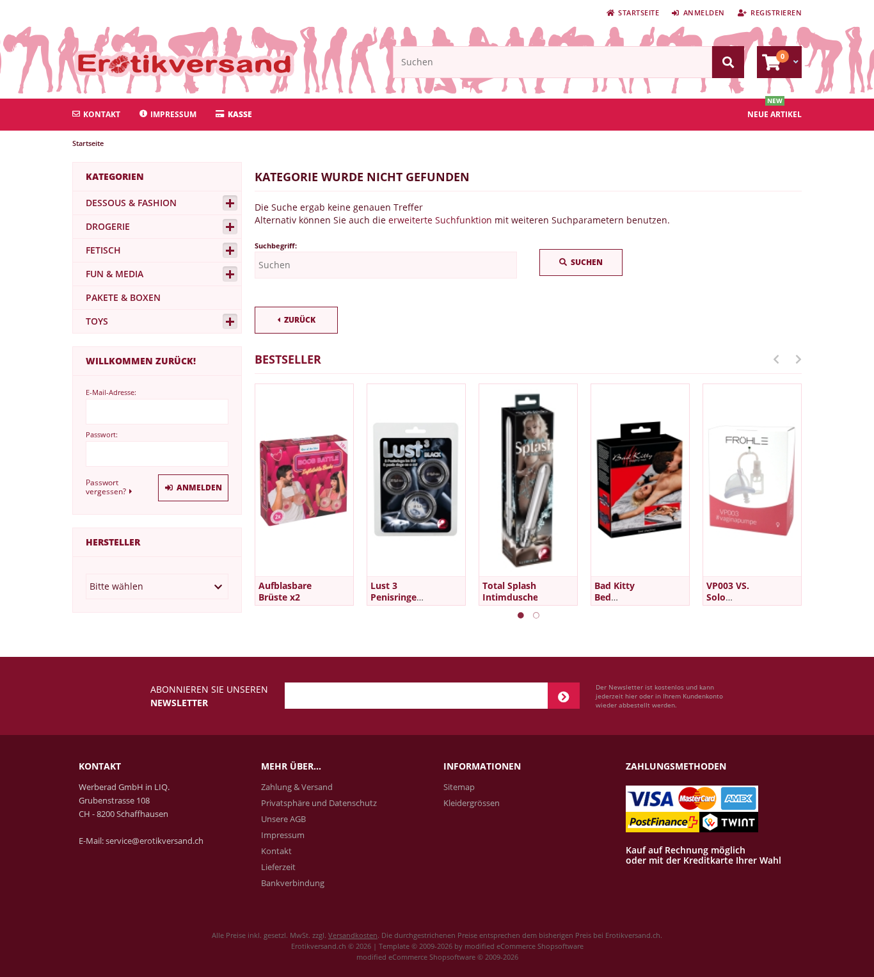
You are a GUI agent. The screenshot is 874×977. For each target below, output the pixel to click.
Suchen (581, 263)
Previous (776, 359)
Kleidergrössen (471, 803)
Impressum (173, 114)
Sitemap (459, 787)
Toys (97, 321)
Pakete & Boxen (123, 297)
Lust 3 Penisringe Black (393, 597)
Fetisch (103, 250)
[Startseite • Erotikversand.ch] (157, 63)
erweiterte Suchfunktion (440, 220)
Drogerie (108, 226)
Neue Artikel (774, 114)
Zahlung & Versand (297, 787)
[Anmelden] (563, 695)
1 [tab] (520, 615)
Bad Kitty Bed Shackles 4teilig (614, 602)
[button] (157, 586)
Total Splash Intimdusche (510, 591)
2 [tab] (536, 615)
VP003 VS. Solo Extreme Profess (727, 602)
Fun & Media (114, 274)
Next (798, 359)
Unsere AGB (283, 819)
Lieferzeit (278, 867)
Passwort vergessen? (106, 486)
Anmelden (193, 488)
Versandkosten (352, 935)
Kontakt (101, 114)
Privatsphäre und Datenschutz (319, 803)
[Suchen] (728, 62)
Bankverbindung (292, 883)
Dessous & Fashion (131, 203)
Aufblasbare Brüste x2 (285, 591)
